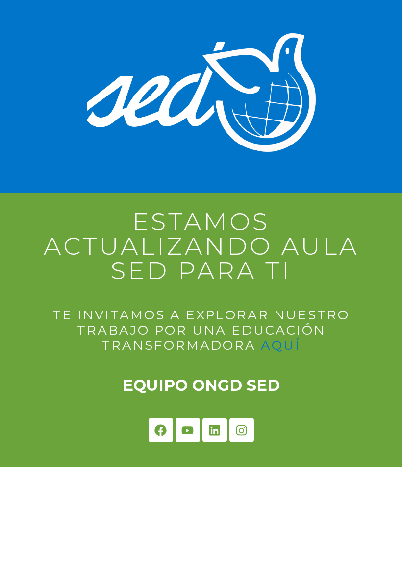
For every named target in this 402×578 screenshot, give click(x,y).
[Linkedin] (214, 430)
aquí (281, 345)
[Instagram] (241, 430)
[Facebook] (161, 430)
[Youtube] (188, 430)
